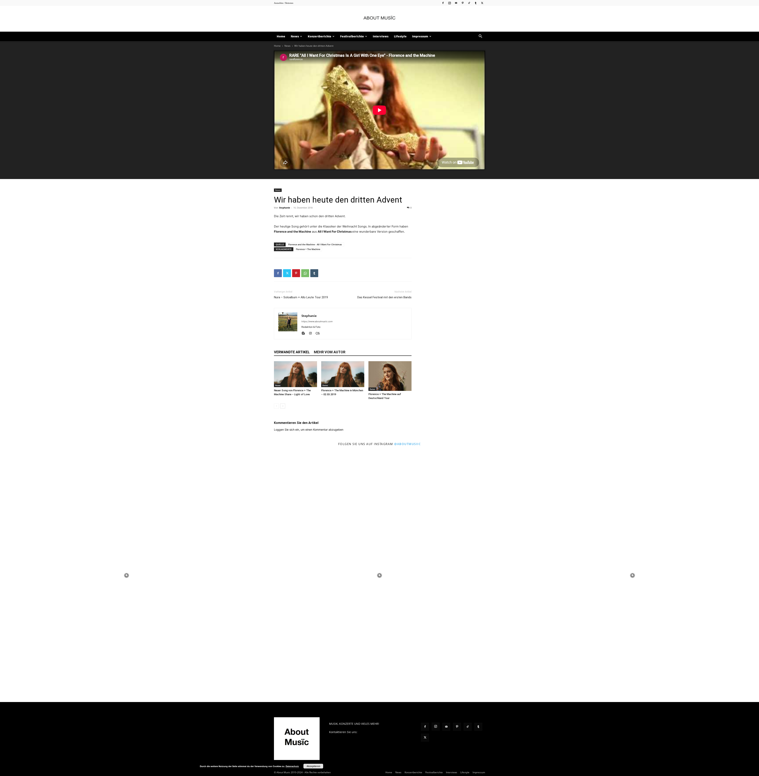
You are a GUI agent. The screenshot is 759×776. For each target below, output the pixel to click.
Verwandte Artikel (292, 352)
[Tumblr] (476, 3)
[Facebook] (443, 3)
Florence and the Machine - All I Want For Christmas (315, 244)
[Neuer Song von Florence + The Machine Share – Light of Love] (295, 374)
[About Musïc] (379, 19)
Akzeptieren (313, 766)
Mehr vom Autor (329, 352)
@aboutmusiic (407, 444)
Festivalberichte (352, 36)
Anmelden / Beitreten (283, 3)
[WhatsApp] (305, 273)
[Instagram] (449, 3)
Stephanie (284, 207)
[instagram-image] (126, 575)
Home (281, 36)
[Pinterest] (462, 3)
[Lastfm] (319, 333)
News (295, 36)
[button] (480, 37)
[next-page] (282, 406)
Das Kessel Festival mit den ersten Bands (384, 297)
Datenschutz (292, 766)
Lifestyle (400, 36)
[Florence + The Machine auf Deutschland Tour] (390, 376)
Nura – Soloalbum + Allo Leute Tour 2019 (301, 297)
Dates (325, 385)
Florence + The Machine (308, 249)
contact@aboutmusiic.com (375, 732)
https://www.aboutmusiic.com (317, 321)
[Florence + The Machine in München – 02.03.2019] (342, 374)
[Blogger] (304, 333)
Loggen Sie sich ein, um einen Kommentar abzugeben (308, 429)
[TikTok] (469, 3)
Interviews (380, 36)
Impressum (420, 36)
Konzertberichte (319, 36)
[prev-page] (276, 406)
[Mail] (456, 3)
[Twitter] (482, 3)
